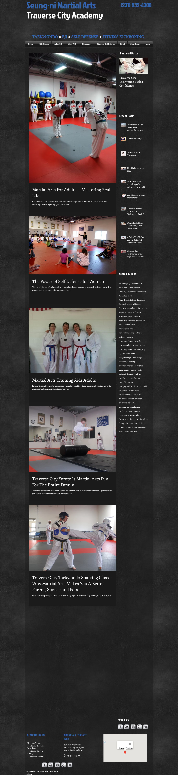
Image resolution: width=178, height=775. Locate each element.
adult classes (130, 324)
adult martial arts (126, 328)
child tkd (137, 394)
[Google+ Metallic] (139, 726)
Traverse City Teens (127, 320)
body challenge (125, 357)
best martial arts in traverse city (132, 345)
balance (130, 337)
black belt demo (129, 353)
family (121, 423)
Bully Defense (134, 287)
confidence (123, 411)
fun (135, 431)
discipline (144, 419)
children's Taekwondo (128, 402)
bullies (133, 370)
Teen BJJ (122, 312)
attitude (122, 337)
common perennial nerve (129, 407)
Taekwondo (142, 308)
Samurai (122, 304)
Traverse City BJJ (134, 312)
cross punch (124, 415)
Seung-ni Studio (134, 304)
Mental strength (125, 295)
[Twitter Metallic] (145, 726)
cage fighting (135, 378)
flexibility (142, 427)
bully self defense (126, 374)
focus (121, 431)
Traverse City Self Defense (129, 316)
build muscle (124, 370)
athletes (139, 332)
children (138, 398)
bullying (138, 374)
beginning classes (126, 341)
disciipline (134, 419)
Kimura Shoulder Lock (137, 291)
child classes (134, 390)
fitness (121, 427)
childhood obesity (126, 398)
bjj (120, 353)
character (137, 386)
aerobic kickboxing (126, 332)
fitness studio (131, 427)
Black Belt (123, 287)
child (145, 386)
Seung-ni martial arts (127, 308)
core (131, 411)
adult (121, 324)
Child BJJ (122, 291)
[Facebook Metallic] (120, 726)
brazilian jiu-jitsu (126, 365)
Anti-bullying (124, 283)
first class (133, 423)
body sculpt (137, 357)
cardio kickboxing (126, 382)
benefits (138, 341)
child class (123, 390)
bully (140, 370)
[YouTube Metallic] (126, 726)
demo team (123, 419)
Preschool (141, 300)
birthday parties (125, 349)
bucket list (138, 365)
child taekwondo (126, 394)
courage (137, 411)
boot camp (123, 361)
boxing (132, 361)
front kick (129, 431)
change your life (125, 386)
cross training (136, 415)
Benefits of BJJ (137, 283)
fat (127, 423)
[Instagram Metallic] (133, 726)
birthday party (139, 349)
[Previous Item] (123, 66)
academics (140, 320)
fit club (141, 423)
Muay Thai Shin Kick (127, 300)
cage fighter (123, 378)
